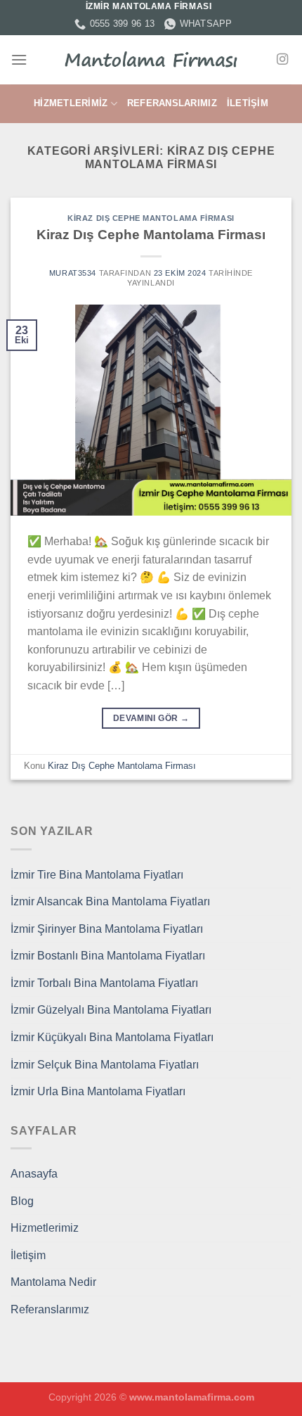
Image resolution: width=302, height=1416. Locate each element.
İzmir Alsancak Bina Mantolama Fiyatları (110, 901)
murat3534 (72, 273)
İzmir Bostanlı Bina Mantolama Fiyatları (108, 956)
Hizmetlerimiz (70, 103)
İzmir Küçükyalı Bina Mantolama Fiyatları (112, 1037)
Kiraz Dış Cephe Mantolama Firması (150, 218)
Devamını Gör (151, 718)
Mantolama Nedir (53, 1282)
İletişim (247, 103)
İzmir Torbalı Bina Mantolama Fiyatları (104, 983)
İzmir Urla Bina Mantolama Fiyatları (98, 1091)
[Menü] (19, 59)
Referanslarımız (172, 103)
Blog (22, 1201)
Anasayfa (34, 1174)
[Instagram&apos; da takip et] (282, 59)
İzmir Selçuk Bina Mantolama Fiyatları (105, 1065)
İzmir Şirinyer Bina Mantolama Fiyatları (107, 929)
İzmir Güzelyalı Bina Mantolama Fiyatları (111, 1010)
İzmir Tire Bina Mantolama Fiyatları (97, 875)
